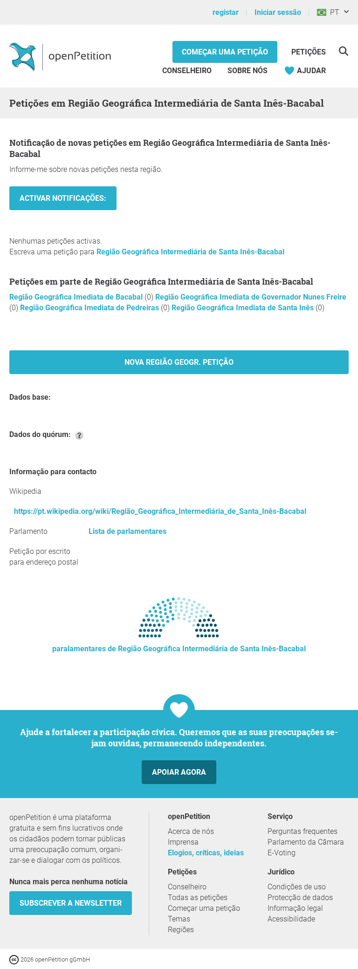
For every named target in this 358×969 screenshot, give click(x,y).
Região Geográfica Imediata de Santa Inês (244, 307)
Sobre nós (247, 70)
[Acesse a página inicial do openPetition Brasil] (61, 56)
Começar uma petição (225, 52)
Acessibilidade (291, 918)
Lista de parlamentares (127, 531)
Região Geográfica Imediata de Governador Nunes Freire (250, 297)
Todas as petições (197, 897)
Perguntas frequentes (302, 831)
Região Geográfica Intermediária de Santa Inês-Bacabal (190, 251)
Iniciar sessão (278, 12)
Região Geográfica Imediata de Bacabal (77, 297)
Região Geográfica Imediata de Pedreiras (90, 307)
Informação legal (295, 908)
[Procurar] (343, 51)
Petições (308, 52)
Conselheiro (187, 70)
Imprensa (183, 842)
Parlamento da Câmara (306, 842)
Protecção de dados (300, 897)
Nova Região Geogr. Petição (179, 362)
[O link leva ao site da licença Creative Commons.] (15, 959)
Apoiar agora (179, 772)
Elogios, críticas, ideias (206, 852)
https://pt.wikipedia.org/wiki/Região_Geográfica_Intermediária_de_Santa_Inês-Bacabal (160, 511)
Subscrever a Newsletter (71, 903)
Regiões (181, 929)
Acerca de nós (191, 831)
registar (226, 12)
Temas (179, 918)
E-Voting (282, 852)
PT (332, 12)
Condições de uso (297, 886)
